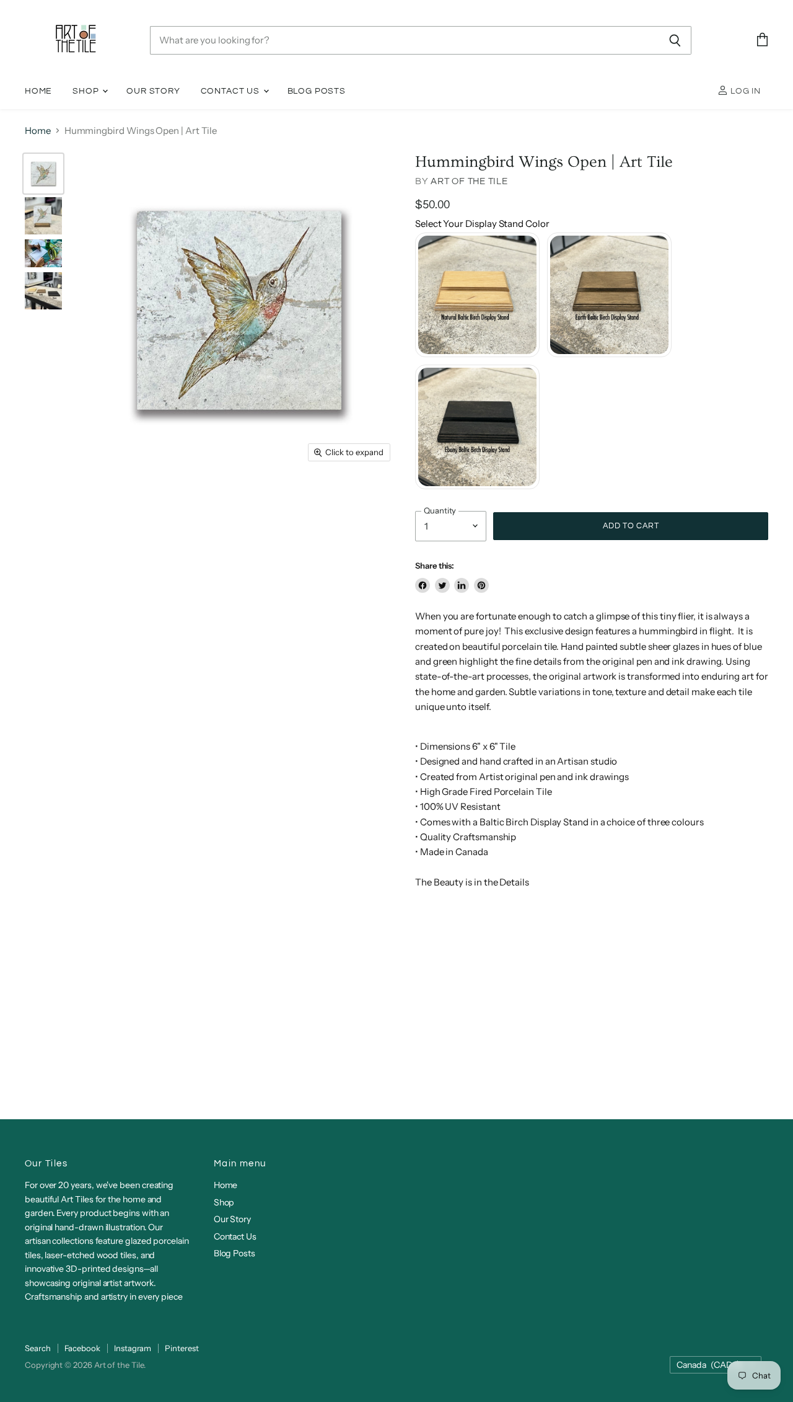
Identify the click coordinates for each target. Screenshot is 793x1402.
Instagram (132, 1348)
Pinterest (181, 1348)
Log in (744, 91)
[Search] (675, 40)
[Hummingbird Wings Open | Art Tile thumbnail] (43, 173)
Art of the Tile (469, 181)
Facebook (82, 1348)
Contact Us (231, 91)
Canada (710, 1364)
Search (38, 1348)
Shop (86, 91)
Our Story (153, 91)
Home (38, 91)
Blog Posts (316, 91)
